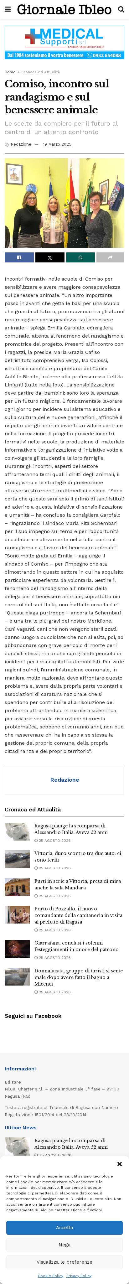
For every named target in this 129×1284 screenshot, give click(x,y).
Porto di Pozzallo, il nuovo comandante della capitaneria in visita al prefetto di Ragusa (78, 915)
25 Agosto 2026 (54, 840)
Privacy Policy (78, 1276)
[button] (119, 1164)
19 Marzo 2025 (57, 144)
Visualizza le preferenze (64, 1262)
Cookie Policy (50, 1276)
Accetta (64, 1227)
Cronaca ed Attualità (40, 72)
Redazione (21, 144)
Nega (65, 1245)
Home (10, 72)
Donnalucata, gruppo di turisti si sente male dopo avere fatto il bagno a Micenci (78, 977)
